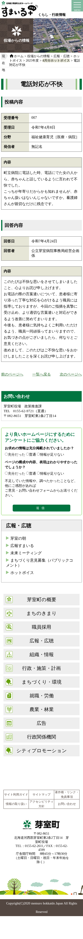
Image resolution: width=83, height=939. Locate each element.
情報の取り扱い (16, 804)
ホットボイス (22, 573)
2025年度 (32, 60)
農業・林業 (42, 709)
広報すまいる (22, 546)
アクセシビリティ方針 (41, 804)
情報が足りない (52, 454)
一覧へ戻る (41, 374)
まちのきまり (41, 613)
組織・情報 (42, 654)
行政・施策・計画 (41, 668)
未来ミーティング (26, 553)
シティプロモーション (41, 750)
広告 (41, 723)
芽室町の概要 (41, 599)
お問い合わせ (67, 804)
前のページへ (12, 374)
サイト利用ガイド (16, 794)
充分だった (16, 454)
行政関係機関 (41, 736)
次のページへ (71, 374)
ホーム (19, 56)
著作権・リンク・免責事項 (67, 794)
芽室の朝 (18, 538)
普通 (32, 454)
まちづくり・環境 (42, 682)
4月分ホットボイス (56, 60)
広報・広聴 (61, 56)
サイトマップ (41, 794)
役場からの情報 (38, 56)
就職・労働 (42, 695)
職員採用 (41, 627)
